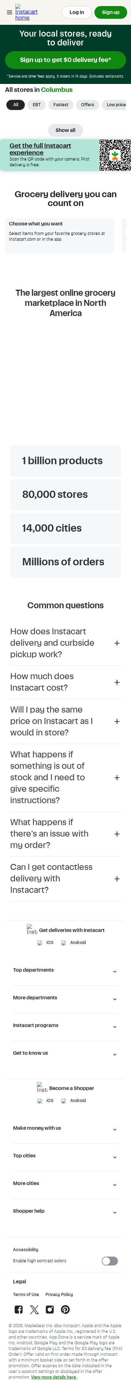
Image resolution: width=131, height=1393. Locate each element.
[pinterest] (65, 1314)
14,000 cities (52, 528)
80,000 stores (55, 494)
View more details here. (54, 1377)
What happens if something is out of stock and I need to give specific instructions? (47, 777)
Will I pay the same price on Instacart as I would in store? (51, 721)
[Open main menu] (9, 12)
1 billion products (62, 461)
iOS (49, 943)
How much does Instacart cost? (42, 682)
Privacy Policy (59, 1295)
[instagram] (49, 1314)
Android (78, 943)
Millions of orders (63, 562)
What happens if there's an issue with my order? (49, 834)
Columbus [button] (56, 90)
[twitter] (34, 1314)
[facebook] (18, 1314)
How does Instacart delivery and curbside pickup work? (52, 643)
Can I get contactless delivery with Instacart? (51, 879)
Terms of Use (26, 1295)
